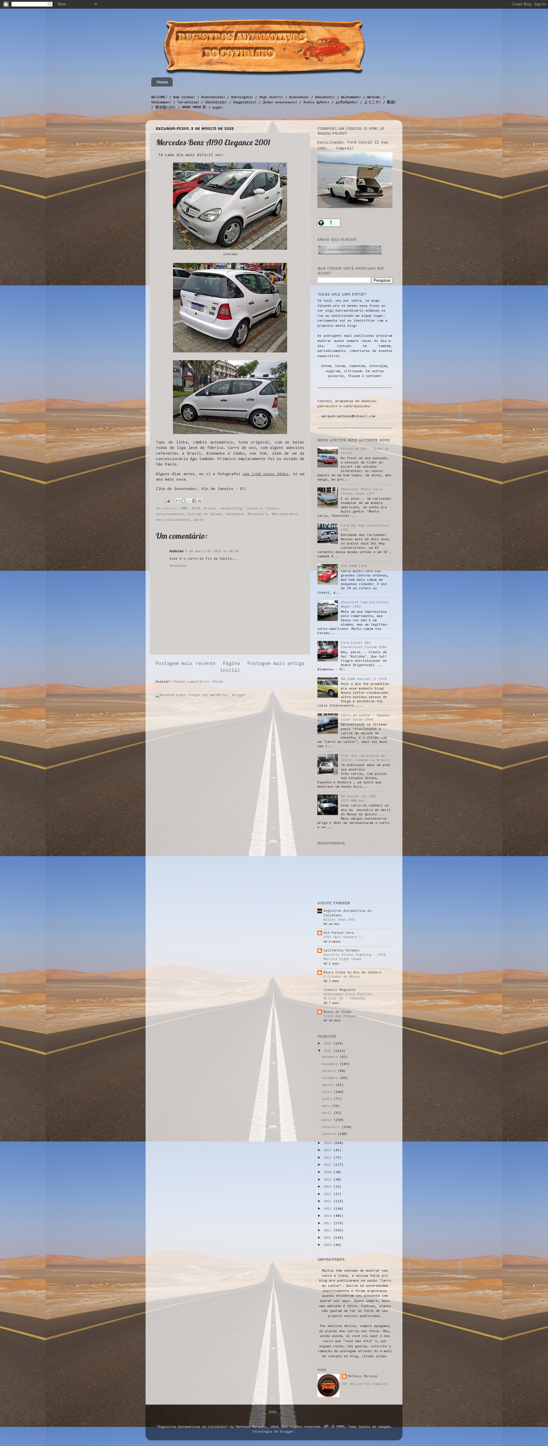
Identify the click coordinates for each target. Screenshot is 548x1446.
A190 (196, 508)
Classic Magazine (339, 990)
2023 (328, 1150)
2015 (328, 1209)
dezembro (331, 1057)
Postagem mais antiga (276, 663)
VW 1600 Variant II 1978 (364, 679)
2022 (328, 1157)
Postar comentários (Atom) (198, 681)
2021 (328, 1165)
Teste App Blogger (340, 1016)
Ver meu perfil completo (365, 1384)
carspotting (231, 508)
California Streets (341, 950)
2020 (328, 1172)
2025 (328, 1051)
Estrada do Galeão (205, 514)
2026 (328, 1043)
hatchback (235, 514)
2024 (328, 1143)
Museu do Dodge (337, 1012)
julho (328, 1092)
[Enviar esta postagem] (167, 501)
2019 (328, 1179)
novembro (331, 1064)
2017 (328, 1194)
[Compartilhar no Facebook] (194, 501)
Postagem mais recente (185, 663)
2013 (328, 1223)
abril (328, 1113)
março (328, 1120)
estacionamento (170, 514)
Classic (273, 508)
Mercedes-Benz (285, 514)
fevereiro (332, 1127)
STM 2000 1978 (354, 566)
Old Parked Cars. (339, 933)
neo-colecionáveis (173, 520)
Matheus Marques (363, 1376)
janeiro (330, 1134)
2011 (328, 1238)
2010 (328, 1245)
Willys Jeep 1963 (339, 919)
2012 (328, 1230)
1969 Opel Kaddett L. (343, 937)
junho (328, 1099)
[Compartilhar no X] (189, 501)
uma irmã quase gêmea (265, 474)
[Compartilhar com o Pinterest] (200, 501)
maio (327, 1106)
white (199, 520)
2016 (328, 1201)
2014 (328, 1216)
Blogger (287, 1431)
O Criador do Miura (341, 977)
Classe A (254, 508)
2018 (328, 1187)
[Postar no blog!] (183, 501)
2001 (184, 508)
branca (210, 508)
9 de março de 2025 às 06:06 (212, 551)
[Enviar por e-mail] (178, 501)
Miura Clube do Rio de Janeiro (352, 972)
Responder (179, 566)
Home (162, 82)
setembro (331, 1078)
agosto (329, 1085)
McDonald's (258, 514)
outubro (330, 1071)
